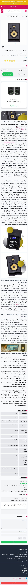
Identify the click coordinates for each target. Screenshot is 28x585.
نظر (24, 538)
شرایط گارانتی (24, 572)
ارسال (14, 542)
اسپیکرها (18, 305)
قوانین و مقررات (24, 570)
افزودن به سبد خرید (8, 74)
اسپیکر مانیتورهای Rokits (21, 128)
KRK (22, 130)
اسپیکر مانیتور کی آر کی (9, 142)
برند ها (25, 574)
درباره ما (25, 567)
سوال (20, 538)
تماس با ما (25, 569)
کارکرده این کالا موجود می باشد (18, 579)
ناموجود (14, 583)
